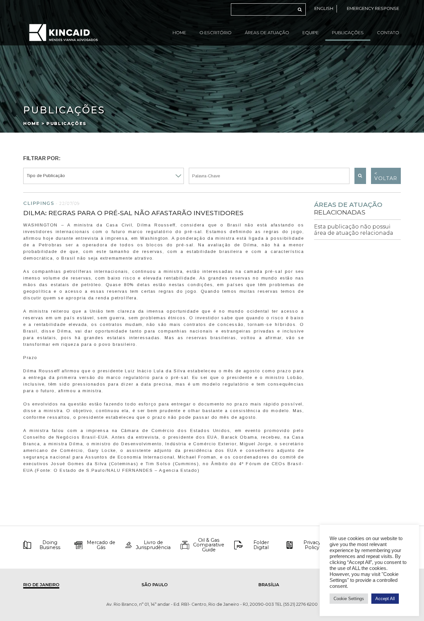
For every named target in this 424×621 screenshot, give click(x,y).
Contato (388, 32)
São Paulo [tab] (154, 584)
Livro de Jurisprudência (153, 545)
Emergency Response (373, 8)
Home (179, 32)
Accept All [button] (385, 598)
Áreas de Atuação (267, 32)
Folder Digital (261, 545)
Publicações (348, 32)
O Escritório (215, 32)
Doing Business (49, 545)
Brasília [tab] (268, 584)
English (323, 8)
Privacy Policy (312, 545)
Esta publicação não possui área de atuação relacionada (353, 229)
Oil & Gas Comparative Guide (208, 545)
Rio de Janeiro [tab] (41, 584)
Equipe (310, 32)
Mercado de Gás (101, 545)
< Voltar (386, 175)
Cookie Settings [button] (349, 598)
